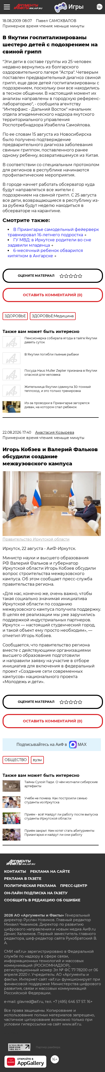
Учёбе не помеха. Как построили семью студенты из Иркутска (55, 800)
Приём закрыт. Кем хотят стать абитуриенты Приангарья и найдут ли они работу (59, 833)
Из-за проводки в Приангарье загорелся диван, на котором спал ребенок (56, 405)
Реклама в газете (22, 878)
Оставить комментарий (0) (52, 295)
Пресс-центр (73, 885)
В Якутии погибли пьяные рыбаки (51, 354)
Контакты (15, 871)
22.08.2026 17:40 (17, 432)
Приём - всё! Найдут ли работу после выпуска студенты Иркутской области (61, 816)
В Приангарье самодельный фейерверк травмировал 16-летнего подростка (53, 232)
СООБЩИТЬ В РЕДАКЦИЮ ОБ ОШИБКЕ (42, 900)
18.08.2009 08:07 (17, 20)
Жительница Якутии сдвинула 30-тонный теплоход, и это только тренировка (57, 389)
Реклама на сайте (50, 871)
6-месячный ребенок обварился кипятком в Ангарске (45, 253)
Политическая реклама (30, 885)
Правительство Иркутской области (36, 539)
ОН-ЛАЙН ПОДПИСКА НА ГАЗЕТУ (36, 893)
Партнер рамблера (48, 1047)
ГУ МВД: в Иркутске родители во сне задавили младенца (49, 242)
